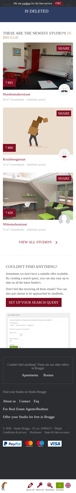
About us (9, 401)
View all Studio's (36, 242)
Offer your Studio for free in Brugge (29, 417)
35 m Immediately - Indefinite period (24, 229)
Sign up (30, 490)
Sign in (40, 490)
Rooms (48, 375)
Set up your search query (34, 302)
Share (64, 48)
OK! (58, 3)
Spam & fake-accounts (56, 432)
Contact (24, 401)
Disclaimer (36, 432)
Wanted (49, 490)
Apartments (30, 375)
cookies (26, 3)
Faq (36, 401)
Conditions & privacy (15, 432)
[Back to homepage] (4, 486)
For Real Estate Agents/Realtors (25, 409)
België (58, 428)
